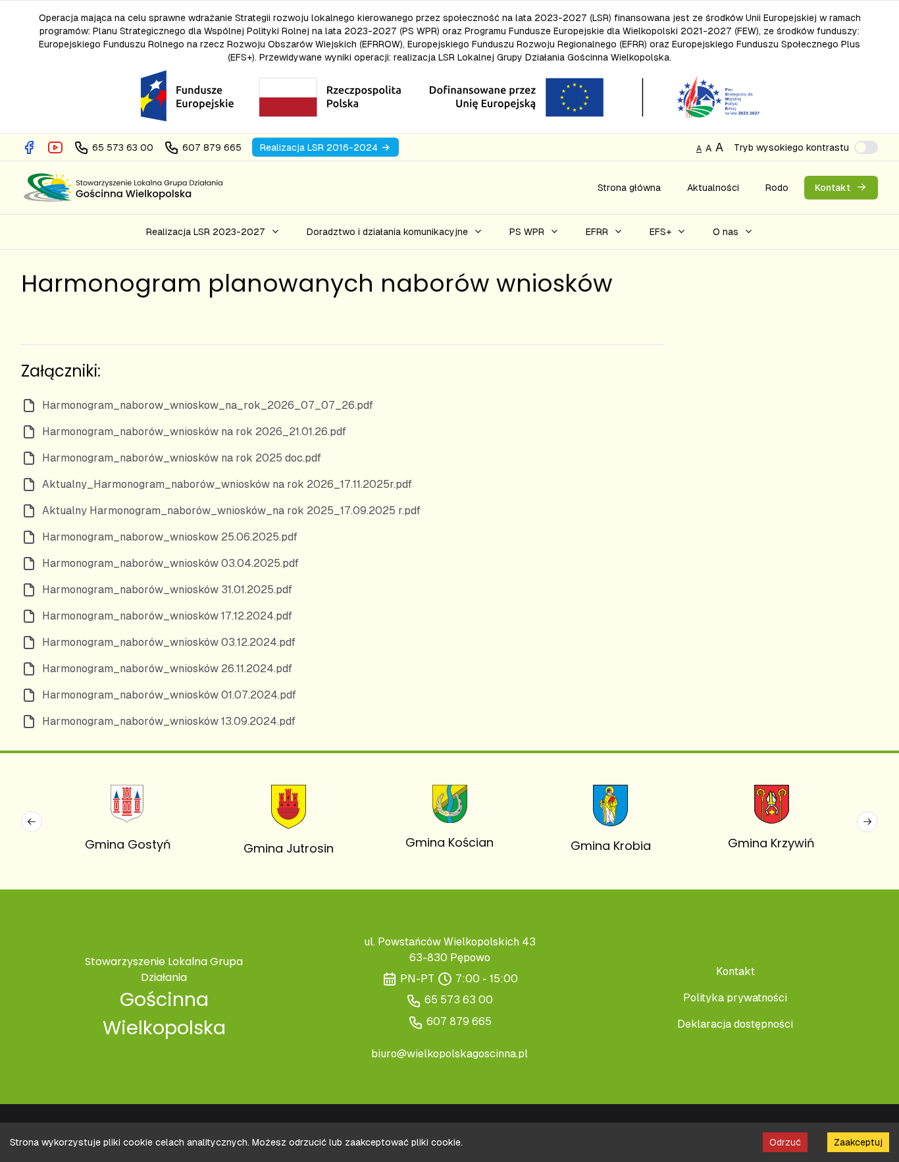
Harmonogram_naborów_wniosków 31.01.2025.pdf (167, 589)
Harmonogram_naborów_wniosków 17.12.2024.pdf (167, 616)
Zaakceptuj (858, 1142)
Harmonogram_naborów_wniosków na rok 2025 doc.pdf (181, 458)
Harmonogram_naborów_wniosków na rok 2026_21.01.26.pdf (194, 431)
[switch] (866, 147)
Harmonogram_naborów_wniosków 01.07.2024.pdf (169, 695)
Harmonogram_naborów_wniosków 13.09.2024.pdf (168, 721)
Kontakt (735, 971)
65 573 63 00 (458, 999)
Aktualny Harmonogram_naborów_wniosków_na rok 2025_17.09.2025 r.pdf (231, 510)
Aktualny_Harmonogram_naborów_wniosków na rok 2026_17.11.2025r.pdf (227, 484)
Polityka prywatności (735, 997)
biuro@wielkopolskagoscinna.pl (449, 1053)
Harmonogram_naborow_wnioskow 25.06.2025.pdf (169, 537)
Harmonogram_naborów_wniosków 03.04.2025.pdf (170, 563)
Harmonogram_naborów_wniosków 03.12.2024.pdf (168, 642)
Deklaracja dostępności (735, 1024)
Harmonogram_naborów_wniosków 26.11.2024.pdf (167, 668)
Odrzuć (785, 1142)
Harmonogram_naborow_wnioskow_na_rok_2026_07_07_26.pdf (207, 405)
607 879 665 (459, 1021)
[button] (213, 232)
